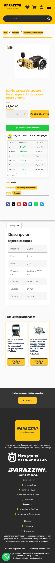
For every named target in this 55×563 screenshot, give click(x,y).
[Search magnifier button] (49, 19)
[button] (7, 342)
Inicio (5, 32)
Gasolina (10, 339)
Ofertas (9, 341)
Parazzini (15, 32)
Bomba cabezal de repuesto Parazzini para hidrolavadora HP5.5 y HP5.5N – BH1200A (37, 346)
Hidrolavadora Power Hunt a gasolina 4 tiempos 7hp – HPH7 (15, 346)
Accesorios (27, 32)
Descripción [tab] (14, 225)
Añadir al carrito (39, 113)
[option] (9, 47)
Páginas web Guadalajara (32, 558)
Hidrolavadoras (37, 32)
